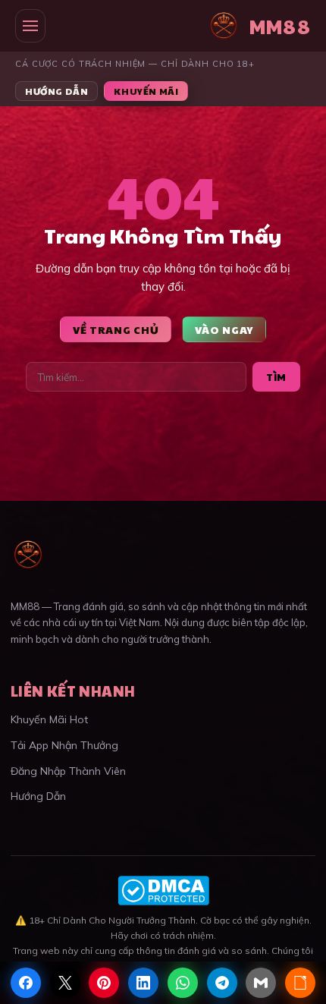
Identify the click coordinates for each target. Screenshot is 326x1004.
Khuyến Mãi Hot (49, 719)
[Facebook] (26, 983)
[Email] (261, 983)
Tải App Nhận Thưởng (64, 745)
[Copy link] (300, 983)
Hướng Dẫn (56, 91)
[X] (65, 983)
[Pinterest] (104, 983)
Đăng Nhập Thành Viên (68, 771)
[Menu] (30, 25)
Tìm (276, 377)
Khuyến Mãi (146, 91)
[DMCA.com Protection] (163, 890)
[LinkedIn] (143, 983)
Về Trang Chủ (115, 329)
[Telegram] (222, 983)
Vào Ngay (224, 329)
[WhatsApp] (183, 983)
